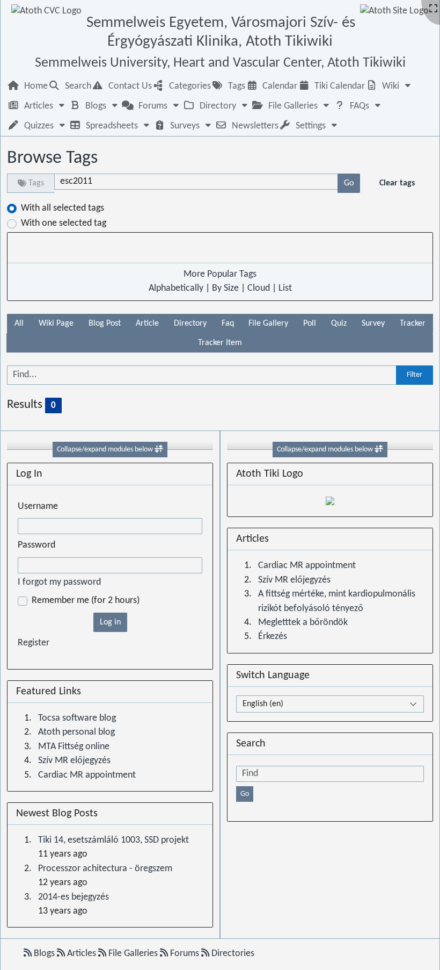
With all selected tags (62, 208)
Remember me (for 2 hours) (86, 600)
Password (36, 545)
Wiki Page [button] (56, 323)
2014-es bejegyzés (73, 897)
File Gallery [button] (268, 323)
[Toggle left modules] (159, 450)
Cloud (258, 288)
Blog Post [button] (105, 323)
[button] (389, 86)
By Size (225, 288)
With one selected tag (63, 223)
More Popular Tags (220, 274)
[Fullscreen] (433, 9)
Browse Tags (52, 158)
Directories (231, 953)
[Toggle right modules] (379, 450)
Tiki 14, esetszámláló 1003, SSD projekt (113, 840)
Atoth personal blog (76, 732)
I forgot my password (59, 582)
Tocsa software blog (77, 718)
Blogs (44, 953)
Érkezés (272, 636)
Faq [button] (228, 323)
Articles (81, 953)
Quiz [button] (339, 323)
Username (38, 506)
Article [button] (147, 323)
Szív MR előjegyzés (74, 760)
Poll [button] (309, 323)
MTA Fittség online (73, 746)
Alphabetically (176, 288)
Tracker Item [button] (220, 343)
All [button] (19, 323)
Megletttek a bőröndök (303, 622)
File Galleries (133, 953)
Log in (110, 622)
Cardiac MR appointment (87, 775)
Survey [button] (373, 323)
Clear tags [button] (397, 183)
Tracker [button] (413, 323)
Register (33, 643)
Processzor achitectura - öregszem (105, 868)
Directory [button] (190, 323)
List (285, 288)
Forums (184, 953)
